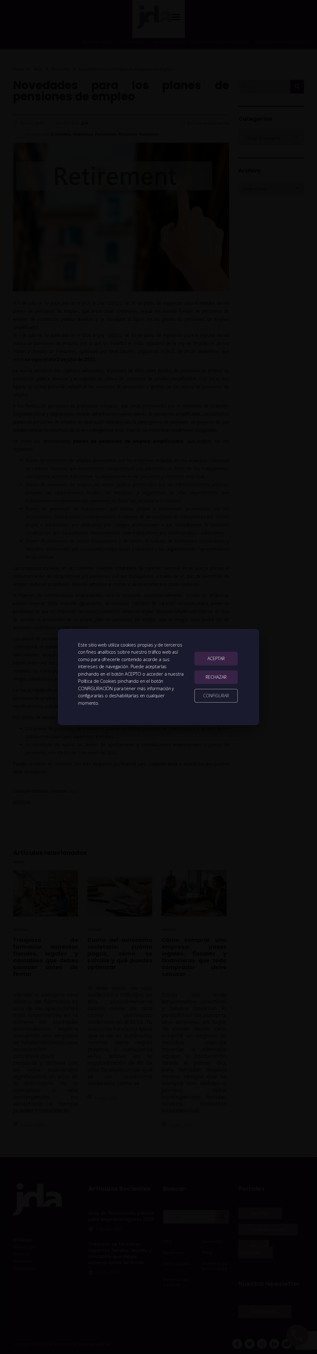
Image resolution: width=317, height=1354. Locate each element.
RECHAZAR (216, 677)
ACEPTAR (216, 658)
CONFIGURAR (216, 696)
